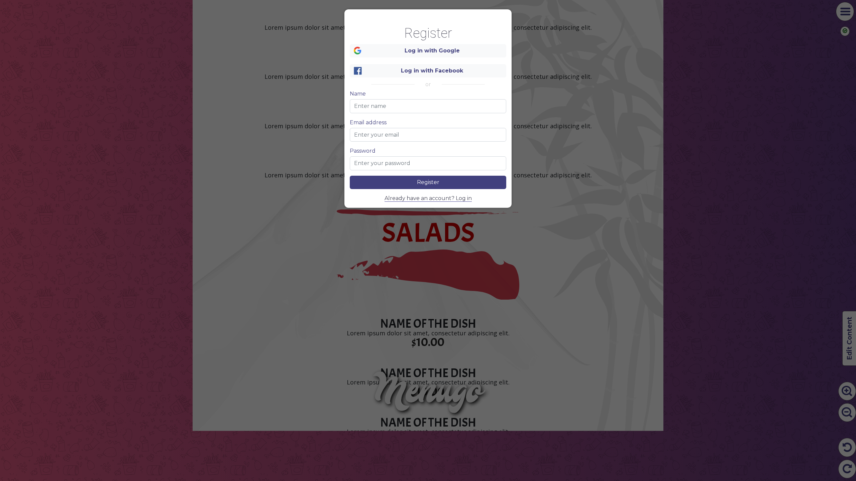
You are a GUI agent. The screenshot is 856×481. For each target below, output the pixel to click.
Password (363, 151)
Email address (368, 122)
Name (358, 94)
